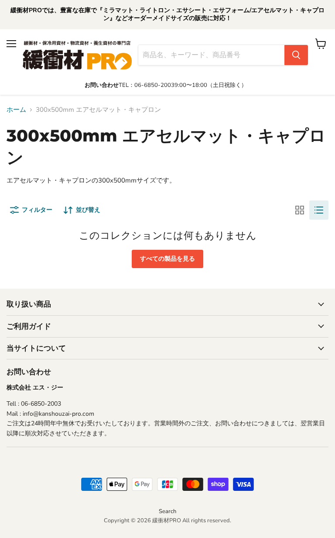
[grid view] (299, 210)
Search (167, 511)
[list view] (318, 210)
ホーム (16, 110)
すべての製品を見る (167, 259)
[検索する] (296, 55)
